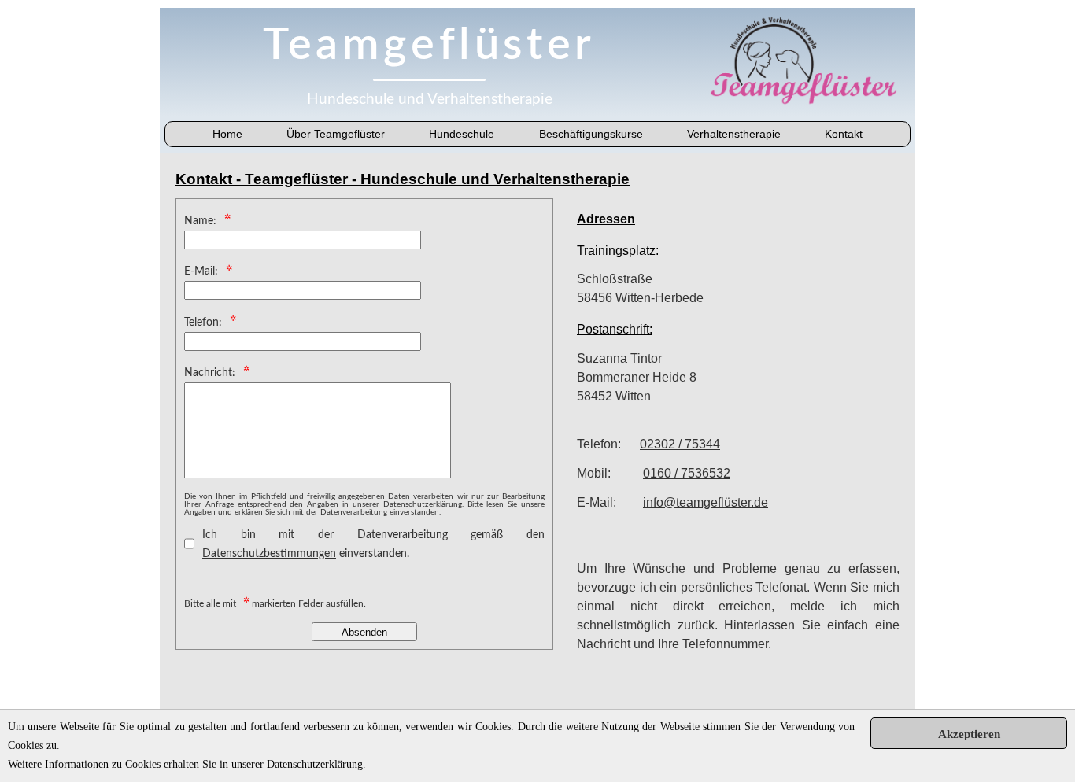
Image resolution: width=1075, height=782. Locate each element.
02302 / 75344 (680, 444)
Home (227, 133)
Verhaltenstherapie (734, 133)
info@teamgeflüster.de (705, 502)
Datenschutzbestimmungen (269, 553)
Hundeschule (461, 133)
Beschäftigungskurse (591, 133)
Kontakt (844, 133)
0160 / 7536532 (686, 473)
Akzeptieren (969, 733)
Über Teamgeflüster (335, 133)
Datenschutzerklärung (315, 764)
